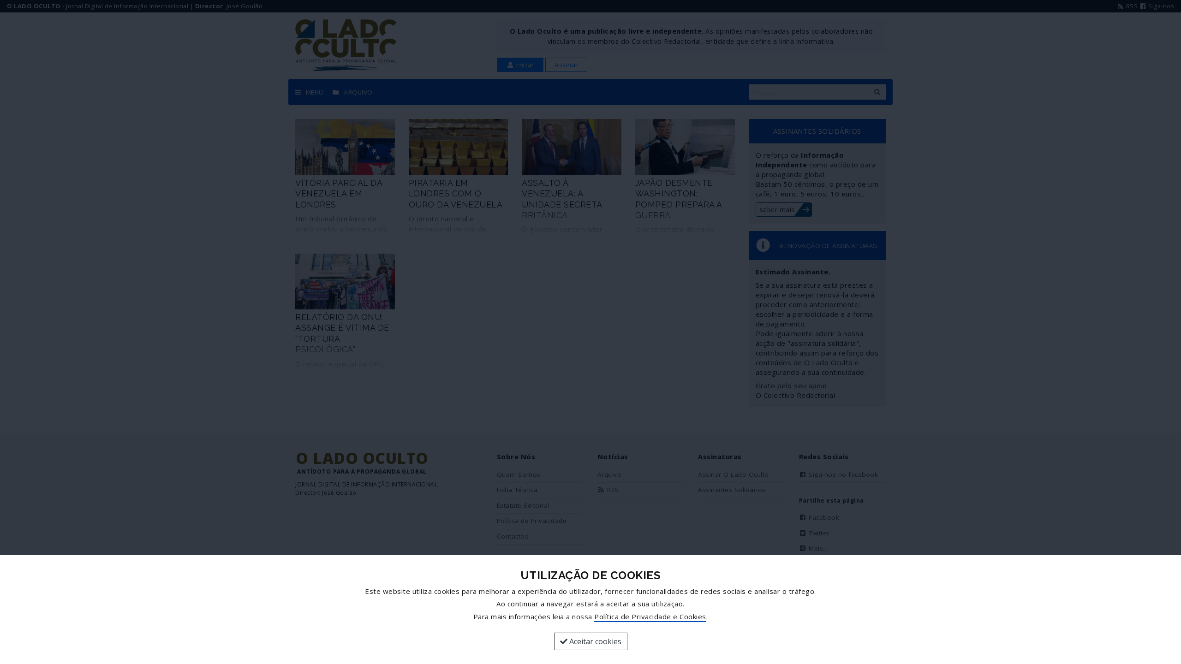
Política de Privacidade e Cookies (650, 616)
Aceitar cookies (594, 641)
